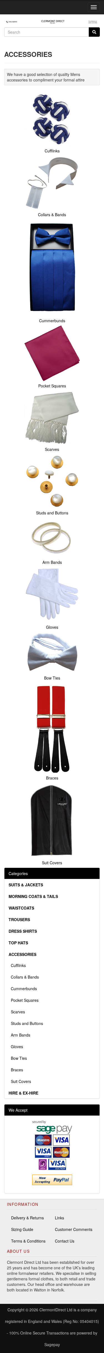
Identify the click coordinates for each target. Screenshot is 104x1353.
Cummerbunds (23, 988)
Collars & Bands (24, 977)
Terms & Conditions (28, 1241)
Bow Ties (18, 1058)
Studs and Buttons (26, 1023)
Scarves (17, 1011)
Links (59, 1217)
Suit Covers (20, 1081)
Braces (16, 1069)
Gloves (16, 1046)
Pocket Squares (24, 1000)
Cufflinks (17, 965)
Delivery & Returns (27, 1217)
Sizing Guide (22, 1229)
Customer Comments (73, 1229)
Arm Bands (19, 1035)
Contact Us (64, 1241)
